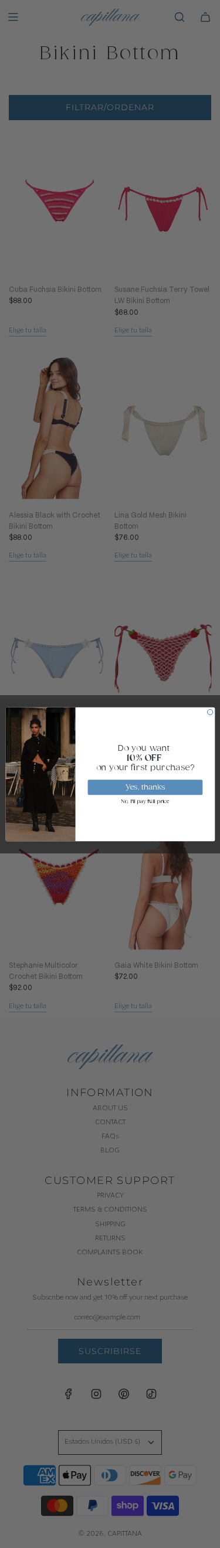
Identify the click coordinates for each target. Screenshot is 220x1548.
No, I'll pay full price (145, 801)
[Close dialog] (209, 712)
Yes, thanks (144, 787)
